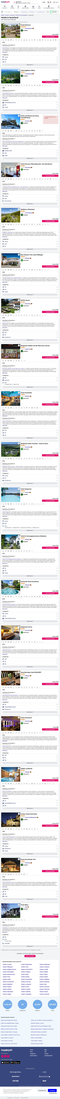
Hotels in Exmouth (44, 994)
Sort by (16, 11)
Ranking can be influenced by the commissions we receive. (14, 22)
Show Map (54, 11)
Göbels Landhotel (26, 768)
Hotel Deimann (26, 25)
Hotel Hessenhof (26, 718)
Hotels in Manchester (26, 964)
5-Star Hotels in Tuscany (7, 1040)
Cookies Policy (10, 1097)
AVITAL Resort (25, 300)
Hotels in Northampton (36, 1037)
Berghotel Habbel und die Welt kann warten (35, 345)
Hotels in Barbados (7, 984)
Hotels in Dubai (43, 974)
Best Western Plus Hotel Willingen (32, 255)
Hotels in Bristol (25, 976)
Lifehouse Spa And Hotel (37, 1043)
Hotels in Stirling (7, 989)
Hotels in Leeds (7, 979)
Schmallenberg (40, 12)
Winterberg (24, 12)
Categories (32, 1053)
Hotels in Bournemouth (9, 974)
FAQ (45, 1051)
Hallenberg (27, 862)
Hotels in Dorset (44, 991)
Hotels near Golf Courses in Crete (9, 1029)
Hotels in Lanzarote (26, 984)
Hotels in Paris (6, 976)
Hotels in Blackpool (8, 967)
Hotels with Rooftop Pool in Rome (9, 1020)
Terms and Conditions (24, 1097)
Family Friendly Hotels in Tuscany (9, 1032)
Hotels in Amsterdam (26, 979)
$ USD (43, 2)
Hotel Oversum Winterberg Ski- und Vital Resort (36, 164)
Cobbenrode (28, 349)
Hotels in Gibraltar (26, 991)
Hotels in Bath (24, 974)
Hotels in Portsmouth (8, 981)
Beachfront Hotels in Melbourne (39, 1035)
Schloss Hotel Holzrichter (29, 814)
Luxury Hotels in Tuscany (7, 1037)
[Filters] (2, 12)
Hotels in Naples (7, 994)
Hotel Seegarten (26, 489)
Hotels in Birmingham (8, 972)
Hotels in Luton (25, 986)
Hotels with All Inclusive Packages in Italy (41, 1026)
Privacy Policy (16, 1097)
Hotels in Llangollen (26, 994)
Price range (7, 11)
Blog (45, 1049)
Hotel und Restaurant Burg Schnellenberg (30, 116)
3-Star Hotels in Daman (36, 1040)
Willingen (32, 12)
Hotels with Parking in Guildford (39, 1032)
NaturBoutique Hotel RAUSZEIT (31, 672)
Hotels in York (24, 967)
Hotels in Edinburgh (45, 964)
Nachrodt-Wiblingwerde (31, 817)
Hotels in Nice (43, 984)
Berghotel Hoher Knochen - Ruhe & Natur (34, 443)
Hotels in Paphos (7, 986)
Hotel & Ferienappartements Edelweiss (33, 536)
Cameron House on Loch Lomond (9, 1043)
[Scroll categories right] (58, 7)
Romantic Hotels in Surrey (37, 1023)
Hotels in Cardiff (44, 969)
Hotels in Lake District (26, 969)
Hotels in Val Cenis (26, 981)
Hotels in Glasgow (25, 972)
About (31, 1049)
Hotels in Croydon (25, 989)
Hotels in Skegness (44, 979)
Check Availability (50, 36)
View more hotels (30, 956)
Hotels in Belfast (44, 972)
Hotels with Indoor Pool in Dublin (9, 1026)
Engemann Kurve (26, 627)
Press (31, 1051)
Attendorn (27, 121)
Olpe (26, 907)
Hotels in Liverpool (44, 967)
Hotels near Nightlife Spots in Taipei (10, 1023)
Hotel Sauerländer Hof (28, 859)
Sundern (27, 492)
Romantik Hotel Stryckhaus (30, 581)
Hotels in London (7, 964)
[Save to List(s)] (19, 25)
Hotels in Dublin (44, 976)
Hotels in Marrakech (8, 991)
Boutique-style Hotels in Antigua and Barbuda (42, 1029)
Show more (29, 64)
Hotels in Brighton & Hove (9, 969)
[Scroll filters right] (48, 12)
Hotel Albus (24, 905)
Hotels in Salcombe (44, 989)
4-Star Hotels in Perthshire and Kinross (10, 1035)
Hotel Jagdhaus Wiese (28, 70)
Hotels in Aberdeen (44, 981)
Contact (46, 1053)
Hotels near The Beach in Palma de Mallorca (42, 1020)
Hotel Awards (33, 1055)
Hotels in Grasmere (44, 986)
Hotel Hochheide (26, 393)
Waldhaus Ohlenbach (28, 209)
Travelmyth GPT (48, 1055)
